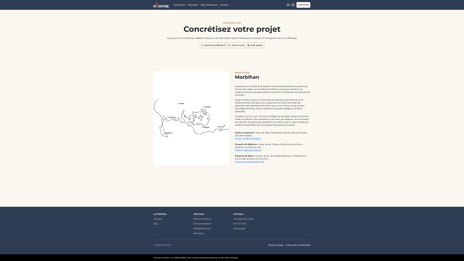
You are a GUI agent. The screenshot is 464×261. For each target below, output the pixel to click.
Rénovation (193, 5)
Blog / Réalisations (209, 5)
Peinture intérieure (202, 219)
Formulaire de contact (243, 219)
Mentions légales (276, 245)
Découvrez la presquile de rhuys (249, 161)
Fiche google (239, 228)
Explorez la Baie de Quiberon (248, 150)
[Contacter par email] (288, 4)
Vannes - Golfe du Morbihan (248, 138)
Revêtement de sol (202, 228)
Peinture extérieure (202, 223)
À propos (224, 5)
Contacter (303, 5)
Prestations (179, 5)
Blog (156, 223)
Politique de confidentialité (298, 245)
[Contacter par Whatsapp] (293, 4)
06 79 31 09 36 (239, 223)
